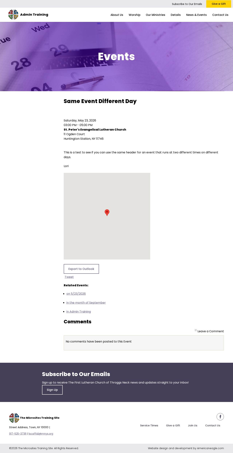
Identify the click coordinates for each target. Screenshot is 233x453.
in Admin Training (78, 311)
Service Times (149, 425)
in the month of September (86, 303)
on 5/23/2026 (76, 294)
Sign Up (52, 390)
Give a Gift (219, 4)
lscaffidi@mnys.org (41, 433)
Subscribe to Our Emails (187, 4)
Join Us (192, 425)
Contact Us (212, 425)
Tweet (69, 277)
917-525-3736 (18, 433)
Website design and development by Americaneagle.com (186, 448)
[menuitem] (117, 15)
